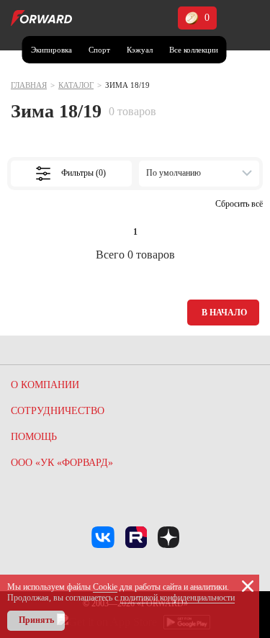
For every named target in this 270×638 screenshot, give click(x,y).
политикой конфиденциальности (177, 598)
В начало (224, 312)
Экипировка (51, 49)
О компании (45, 384)
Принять (36, 620)
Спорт (99, 49)
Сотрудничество (57, 410)
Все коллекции (193, 49)
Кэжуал (140, 49)
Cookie (105, 587)
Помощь (34, 436)
